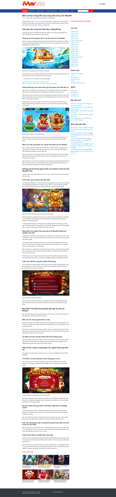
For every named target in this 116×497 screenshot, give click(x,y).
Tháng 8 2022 (74, 46)
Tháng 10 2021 (75, 59)
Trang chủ (25, 11)
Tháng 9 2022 (74, 44)
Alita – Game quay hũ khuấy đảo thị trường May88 (61, 466)
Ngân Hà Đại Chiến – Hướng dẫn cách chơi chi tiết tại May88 (44, 466)
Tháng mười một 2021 (77, 57)
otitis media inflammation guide (79, 149)
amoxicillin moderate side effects (80, 133)
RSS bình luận (74, 94)
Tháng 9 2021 (74, 60)
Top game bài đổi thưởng (51, 11)
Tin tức (72, 11)
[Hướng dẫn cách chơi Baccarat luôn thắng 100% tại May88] (46, 479)
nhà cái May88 (38, 21)
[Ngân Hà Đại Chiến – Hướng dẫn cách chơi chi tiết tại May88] (46, 464)
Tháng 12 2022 (74, 39)
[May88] (33, 7)
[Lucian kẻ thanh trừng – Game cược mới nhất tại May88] (30, 464)
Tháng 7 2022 (74, 48)
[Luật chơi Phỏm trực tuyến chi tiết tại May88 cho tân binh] (30, 479)
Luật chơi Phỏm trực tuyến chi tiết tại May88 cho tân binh (28, 481)
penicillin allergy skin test (77, 144)
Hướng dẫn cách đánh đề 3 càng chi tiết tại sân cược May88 (82, 129)
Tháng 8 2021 (74, 62)
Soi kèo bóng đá (40, 11)
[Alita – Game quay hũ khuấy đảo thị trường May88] (61, 464)
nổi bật (73, 75)
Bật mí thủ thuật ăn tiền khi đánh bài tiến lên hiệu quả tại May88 (39, 83)
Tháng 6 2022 (74, 49)
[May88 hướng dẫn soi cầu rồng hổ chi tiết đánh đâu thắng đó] (61, 479)
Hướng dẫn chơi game (64, 11)
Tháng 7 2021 (74, 64)
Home (24, 18)
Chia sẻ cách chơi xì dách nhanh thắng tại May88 (35, 81)
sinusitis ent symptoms (77, 127)
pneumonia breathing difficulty (79, 138)
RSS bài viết (74, 92)
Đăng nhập (74, 90)
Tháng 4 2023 (74, 31)
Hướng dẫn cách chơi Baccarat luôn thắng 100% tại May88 (44, 481)
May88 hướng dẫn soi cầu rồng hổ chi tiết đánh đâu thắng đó (60, 481)
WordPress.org (75, 96)
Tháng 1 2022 (74, 53)
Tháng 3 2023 (74, 33)
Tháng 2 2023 (74, 35)
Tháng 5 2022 (74, 51)
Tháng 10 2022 (75, 42)
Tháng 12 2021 (74, 55)
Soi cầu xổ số (32, 11)
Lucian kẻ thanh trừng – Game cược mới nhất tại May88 (29, 466)
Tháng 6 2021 (74, 66)
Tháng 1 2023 (74, 37)
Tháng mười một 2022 (77, 40)
